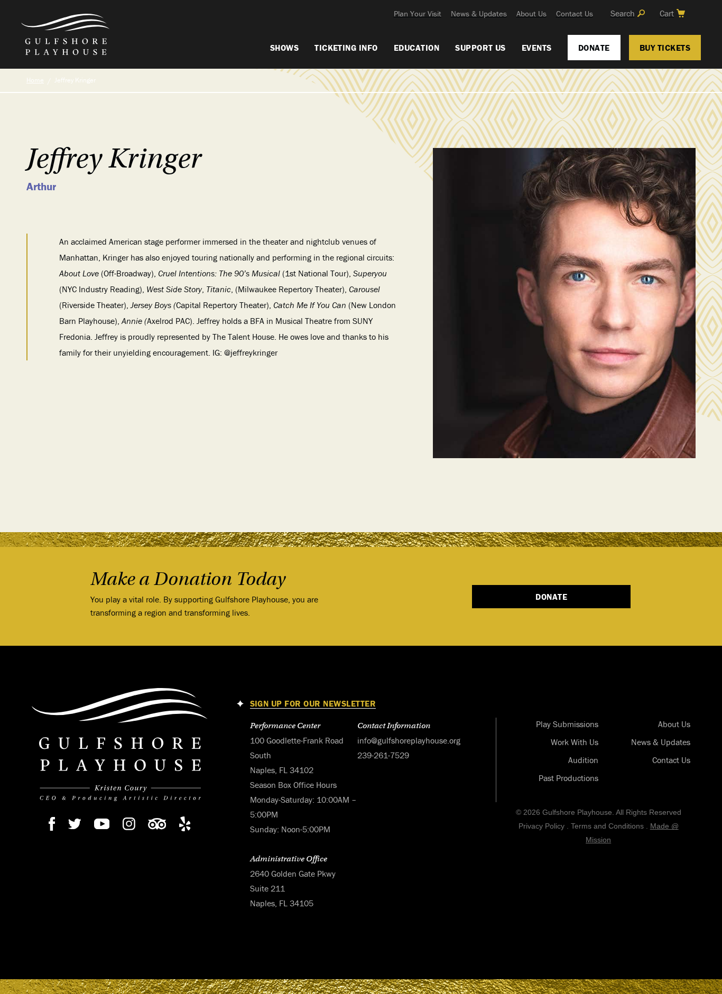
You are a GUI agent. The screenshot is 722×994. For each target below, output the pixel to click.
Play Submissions (567, 724)
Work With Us (574, 742)
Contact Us (574, 13)
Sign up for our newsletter (313, 704)
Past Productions (568, 778)
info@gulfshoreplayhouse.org (408, 740)
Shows (284, 47)
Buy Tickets (665, 47)
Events (537, 47)
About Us (531, 13)
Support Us (480, 47)
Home (35, 80)
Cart (667, 13)
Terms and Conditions (607, 826)
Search (622, 13)
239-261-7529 (383, 755)
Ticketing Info (346, 47)
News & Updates (479, 13)
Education (416, 47)
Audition (583, 760)
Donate (594, 47)
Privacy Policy (541, 826)
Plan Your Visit (417, 13)
